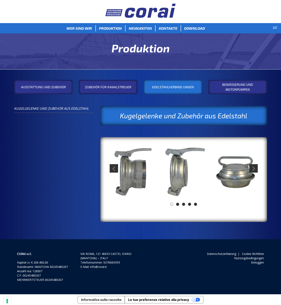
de (275, 27)
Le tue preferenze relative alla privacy (158, 300)
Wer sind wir (79, 28)
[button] (172, 204)
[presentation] (114, 168)
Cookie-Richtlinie (253, 254)
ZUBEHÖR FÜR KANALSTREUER (108, 87)
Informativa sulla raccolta (101, 300)
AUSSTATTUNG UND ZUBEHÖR (43, 87)
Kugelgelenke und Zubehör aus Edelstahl (51, 108)
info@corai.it (98, 267)
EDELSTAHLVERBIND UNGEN (173, 87)
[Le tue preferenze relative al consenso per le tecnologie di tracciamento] (7, 301)
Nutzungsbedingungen (249, 258)
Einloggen (257, 262)
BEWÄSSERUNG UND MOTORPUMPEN (237, 86)
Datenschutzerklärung (221, 254)
